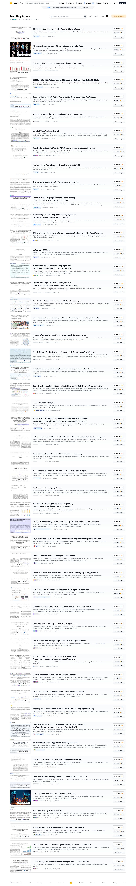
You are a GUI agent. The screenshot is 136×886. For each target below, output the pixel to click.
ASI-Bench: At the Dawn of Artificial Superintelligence (54, 674)
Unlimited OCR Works (41, 250)
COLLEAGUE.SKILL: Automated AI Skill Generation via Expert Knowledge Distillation (66, 80)
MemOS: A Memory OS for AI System (47, 810)
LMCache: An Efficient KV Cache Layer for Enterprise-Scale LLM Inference (62, 844)
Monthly (102, 16)
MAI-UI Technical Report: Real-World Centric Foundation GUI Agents (60, 471)
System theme (16, 883)
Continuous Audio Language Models (47, 488)
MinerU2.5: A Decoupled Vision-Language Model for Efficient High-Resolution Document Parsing (52, 266)
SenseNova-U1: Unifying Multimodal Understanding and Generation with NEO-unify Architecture (54, 198)
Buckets (90, 3)
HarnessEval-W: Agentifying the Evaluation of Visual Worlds (57, 165)
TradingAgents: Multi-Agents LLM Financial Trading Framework (58, 114)
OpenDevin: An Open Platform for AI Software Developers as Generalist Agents (64, 148)
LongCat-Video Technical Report (46, 131)
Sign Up (122, 3)
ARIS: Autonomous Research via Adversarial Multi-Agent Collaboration (61, 589)
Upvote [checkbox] (119, 28)
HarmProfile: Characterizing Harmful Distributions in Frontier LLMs (60, 776)
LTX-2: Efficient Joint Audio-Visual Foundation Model (54, 793)
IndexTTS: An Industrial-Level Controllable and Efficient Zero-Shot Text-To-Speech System (69, 437)
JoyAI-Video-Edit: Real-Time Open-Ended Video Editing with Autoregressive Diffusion (67, 538)
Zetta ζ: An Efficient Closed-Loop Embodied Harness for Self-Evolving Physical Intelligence (69, 386)
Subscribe (85, 7)
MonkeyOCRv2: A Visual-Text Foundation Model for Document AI (58, 827)
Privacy (40, 883)
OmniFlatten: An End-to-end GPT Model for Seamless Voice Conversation (62, 607)
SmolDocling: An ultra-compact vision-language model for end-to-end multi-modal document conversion (54, 215)
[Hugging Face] (71, 882)
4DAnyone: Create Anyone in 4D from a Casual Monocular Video (58, 46)
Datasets (71, 3)
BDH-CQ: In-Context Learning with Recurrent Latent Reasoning (58, 29)
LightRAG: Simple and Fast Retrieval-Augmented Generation (57, 759)
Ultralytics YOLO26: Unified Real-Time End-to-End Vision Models (58, 691)
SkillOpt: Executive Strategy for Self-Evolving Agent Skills (56, 742)
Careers (61, 883)
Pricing (105, 3)
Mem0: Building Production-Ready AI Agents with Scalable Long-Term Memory (64, 352)
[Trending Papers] (107, 16)
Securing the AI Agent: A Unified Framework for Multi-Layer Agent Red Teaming (64, 97)
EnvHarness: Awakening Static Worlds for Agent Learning (56, 182)
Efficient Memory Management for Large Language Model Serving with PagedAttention (68, 233)
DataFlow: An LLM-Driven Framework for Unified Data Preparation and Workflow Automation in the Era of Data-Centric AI (59, 725)
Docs (99, 3)
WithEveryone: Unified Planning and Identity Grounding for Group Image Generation (66, 318)
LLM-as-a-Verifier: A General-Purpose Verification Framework (57, 63)
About (50, 883)
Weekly (96, 16)
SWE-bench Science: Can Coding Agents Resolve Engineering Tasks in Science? (64, 369)
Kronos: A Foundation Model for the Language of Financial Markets (59, 335)
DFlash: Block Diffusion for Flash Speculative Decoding (54, 555)
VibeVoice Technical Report (44, 403)
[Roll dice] (85, 16)
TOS (29, 883)
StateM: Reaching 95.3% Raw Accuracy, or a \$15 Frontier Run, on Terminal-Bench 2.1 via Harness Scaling (55, 283)
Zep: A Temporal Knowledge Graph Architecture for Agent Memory (59, 640)
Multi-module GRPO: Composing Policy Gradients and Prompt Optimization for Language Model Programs (54, 657)
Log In (116, 3)
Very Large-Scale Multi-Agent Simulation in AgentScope (55, 623)
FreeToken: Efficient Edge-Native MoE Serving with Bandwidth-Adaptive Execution (66, 521)
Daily (90, 16)
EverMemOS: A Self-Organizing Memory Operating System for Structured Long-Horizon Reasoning (53, 504)
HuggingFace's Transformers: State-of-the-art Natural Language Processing (63, 708)
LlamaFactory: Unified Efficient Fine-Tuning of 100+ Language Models (61, 861)
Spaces (80, 3)
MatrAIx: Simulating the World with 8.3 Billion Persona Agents (57, 301)
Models (61, 3)
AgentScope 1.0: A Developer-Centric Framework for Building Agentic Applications (65, 573)
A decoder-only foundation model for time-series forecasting (57, 454)
